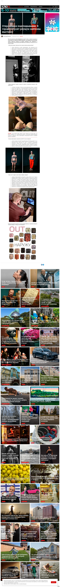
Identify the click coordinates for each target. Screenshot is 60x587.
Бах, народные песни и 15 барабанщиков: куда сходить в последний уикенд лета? (15, 434)
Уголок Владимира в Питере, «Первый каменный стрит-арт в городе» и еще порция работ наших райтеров (44, 395)
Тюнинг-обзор (24, 501)
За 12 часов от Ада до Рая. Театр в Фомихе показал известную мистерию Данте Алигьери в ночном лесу (15, 512)
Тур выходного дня (5, 325)
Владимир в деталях (44, 306)
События (20, 6)
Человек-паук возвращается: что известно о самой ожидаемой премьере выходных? (44, 434)
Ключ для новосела (5, 540)
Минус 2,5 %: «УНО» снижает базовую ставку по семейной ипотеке (44, 512)
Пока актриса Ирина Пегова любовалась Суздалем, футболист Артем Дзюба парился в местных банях (15, 551)
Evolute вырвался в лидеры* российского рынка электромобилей (44, 356)
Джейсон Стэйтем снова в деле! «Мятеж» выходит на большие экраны (44, 278)
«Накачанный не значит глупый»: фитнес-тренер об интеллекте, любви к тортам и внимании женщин (15, 395)
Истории (26, 6)
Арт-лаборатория (34, 325)
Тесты (3, 306)
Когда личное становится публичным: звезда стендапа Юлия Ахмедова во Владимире (15, 278)
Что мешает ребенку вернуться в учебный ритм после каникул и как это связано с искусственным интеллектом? (44, 551)
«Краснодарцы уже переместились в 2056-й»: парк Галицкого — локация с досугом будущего (15, 317)
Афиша (40, 6)
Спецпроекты (33, 6)
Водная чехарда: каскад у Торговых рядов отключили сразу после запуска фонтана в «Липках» (44, 473)
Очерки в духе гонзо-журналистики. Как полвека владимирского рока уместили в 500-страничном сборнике (15, 356)
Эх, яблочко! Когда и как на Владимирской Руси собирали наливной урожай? (15, 473)
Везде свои (24, 540)
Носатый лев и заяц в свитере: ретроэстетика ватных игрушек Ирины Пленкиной (44, 317)
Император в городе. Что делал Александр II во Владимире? (10, 298)
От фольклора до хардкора (6, 364)
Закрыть (53, 582)
